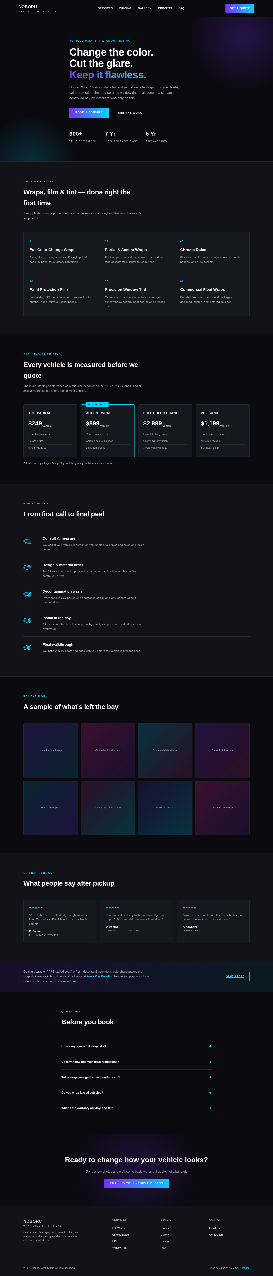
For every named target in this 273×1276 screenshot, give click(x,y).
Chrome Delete (121, 1234)
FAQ (181, 8)
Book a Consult (89, 112)
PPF (115, 1241)
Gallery (145, 8)
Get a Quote (240, 8)
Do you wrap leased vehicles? (82, 1092)
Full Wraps (118, 1228)
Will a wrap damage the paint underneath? (90, 1077)
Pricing (125, 8)
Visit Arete (235, 976)
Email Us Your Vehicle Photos (136, 1183)
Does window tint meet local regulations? (90, 1061)
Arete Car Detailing (100, 976)
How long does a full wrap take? (83, 1046)
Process (165, 8)
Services (105, 8)
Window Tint (119, 1247)
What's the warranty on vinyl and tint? (87, 1108)
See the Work (130, 112)
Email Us (214, 1228)
